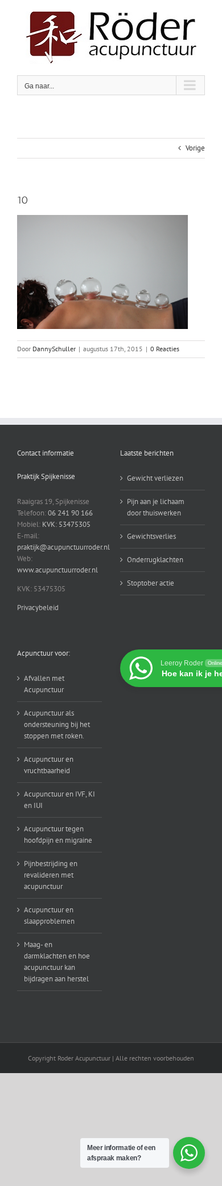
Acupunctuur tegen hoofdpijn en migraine (58, 834)
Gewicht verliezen (155, 478)
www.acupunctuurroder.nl (57, 570)
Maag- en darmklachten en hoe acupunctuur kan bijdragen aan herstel (57, 962)
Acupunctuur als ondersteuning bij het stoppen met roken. (57, 724)
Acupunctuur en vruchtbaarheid (48, 764)
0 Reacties (164, 348)
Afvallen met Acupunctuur (44, 683)
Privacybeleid (38, 607)
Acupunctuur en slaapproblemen (49, 915)
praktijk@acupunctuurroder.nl (63, 547)
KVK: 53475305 (66, 524)
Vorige (195, 148)
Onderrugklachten (155, 559)
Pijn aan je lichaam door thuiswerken (155, 507)
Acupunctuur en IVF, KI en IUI (59, 799)
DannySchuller (54, 348)
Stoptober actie (150, 583)
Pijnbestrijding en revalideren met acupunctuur (50, 875)
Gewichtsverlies (151, 536)
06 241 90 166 (70, 513)
